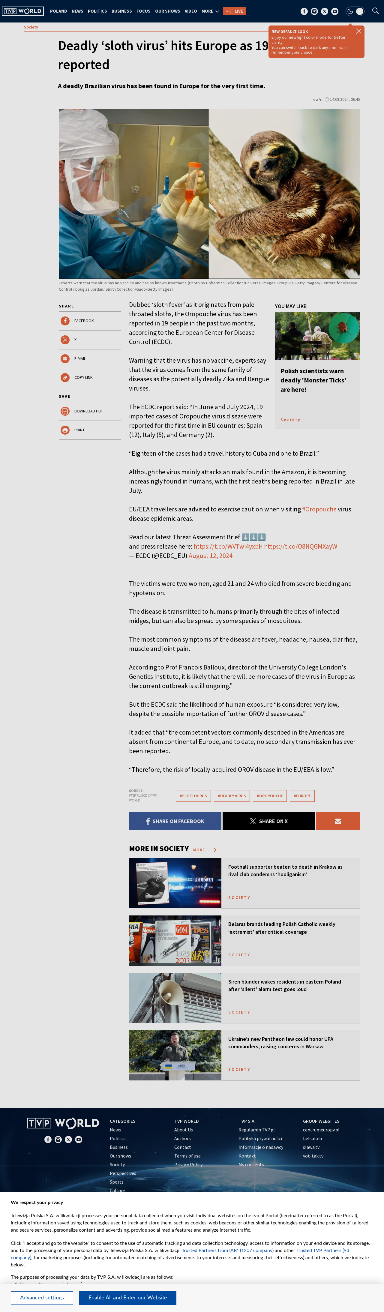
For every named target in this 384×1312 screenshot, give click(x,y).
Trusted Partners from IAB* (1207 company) (228, 1250)
